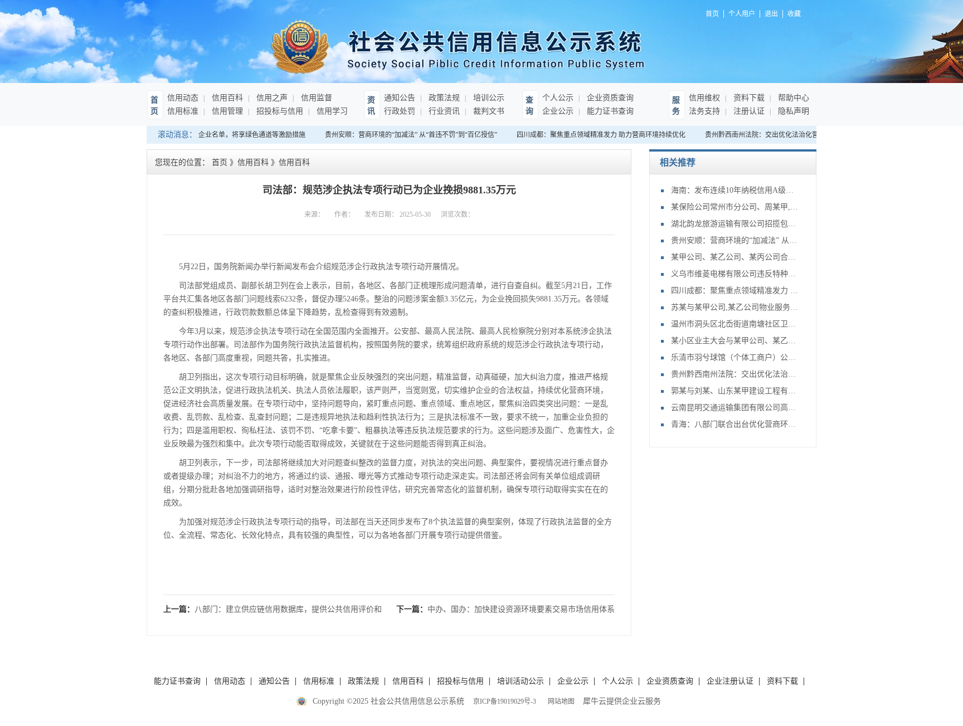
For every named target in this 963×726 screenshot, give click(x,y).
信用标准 (182, 111)
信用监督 (315, 98)
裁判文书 (487, 111)
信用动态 (182, 98)
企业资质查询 (609, 98)
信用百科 (226, 98)
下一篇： (505, 609)
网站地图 (559, 701)
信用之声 (271, 98)
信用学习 (331, 111)
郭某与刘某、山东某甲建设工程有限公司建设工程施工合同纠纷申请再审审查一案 (735, 391)
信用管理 (226, 111)
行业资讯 (443, 111)
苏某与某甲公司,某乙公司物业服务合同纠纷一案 (735, 307)
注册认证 (748, 111)
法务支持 (704, 111)
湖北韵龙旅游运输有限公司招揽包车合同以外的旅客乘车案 (735, 224)
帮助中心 (792, 98)
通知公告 (399, 98)
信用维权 (704, 98)
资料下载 (748, 98)
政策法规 (443, 98)
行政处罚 (399, 111)
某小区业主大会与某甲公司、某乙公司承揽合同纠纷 (735, 341)
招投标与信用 (278, 111)
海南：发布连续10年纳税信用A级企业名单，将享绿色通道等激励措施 (735, 190)
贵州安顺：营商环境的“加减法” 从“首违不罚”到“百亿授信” (405, 135)
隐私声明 (792, 111)
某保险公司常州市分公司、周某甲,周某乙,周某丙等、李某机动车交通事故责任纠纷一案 (735, 207)
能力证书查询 (609, 111)
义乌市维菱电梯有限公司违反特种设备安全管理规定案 (735, 274)
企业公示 (557, 111)
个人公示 (557, 98)
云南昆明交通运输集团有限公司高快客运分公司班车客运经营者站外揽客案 (735, 407)
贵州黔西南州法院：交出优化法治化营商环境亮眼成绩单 (782, 135)
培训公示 (487, 98)
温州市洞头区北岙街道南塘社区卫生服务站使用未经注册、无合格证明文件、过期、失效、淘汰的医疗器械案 (735, 324)
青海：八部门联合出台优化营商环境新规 (735, 424)
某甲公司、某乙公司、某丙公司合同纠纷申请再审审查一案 (735, 257)
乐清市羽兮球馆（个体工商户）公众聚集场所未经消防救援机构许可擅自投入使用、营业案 (735, 357)
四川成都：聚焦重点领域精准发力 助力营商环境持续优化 (594, 135)
